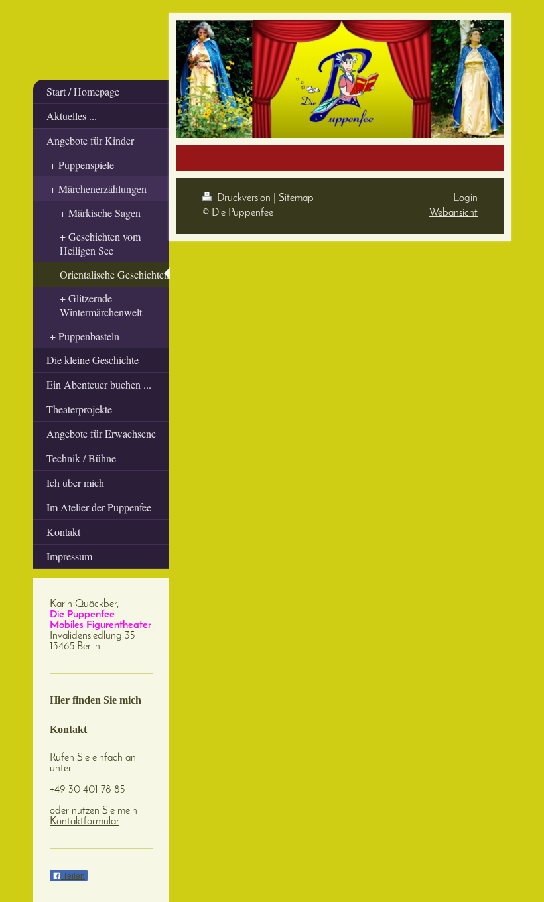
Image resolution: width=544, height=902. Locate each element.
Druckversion (243, 198)
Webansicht (453, 213)
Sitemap (296, 198)
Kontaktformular (84, 821)
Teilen (73, 876)
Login (465, 198)
